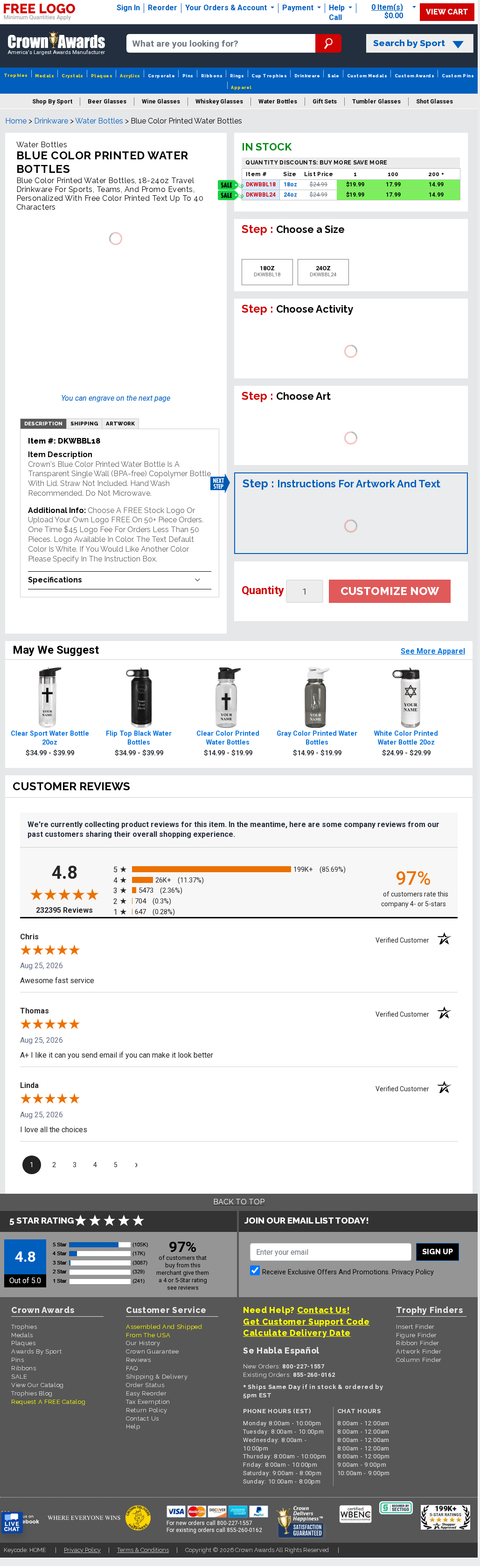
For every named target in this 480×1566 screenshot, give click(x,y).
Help (337, 7)
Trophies (16, 75)
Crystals (72, 75)
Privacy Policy (413, 1272)
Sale (333, 75)
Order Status (145, 1384)
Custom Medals (367, 75)
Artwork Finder (419, 1351)
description (43, 423)
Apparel (241, 87)
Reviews (138, 1359)
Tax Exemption (148, 1401)
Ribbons (212, 75)
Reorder (162, 7)
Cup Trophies (269, 75)
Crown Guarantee (152, 1351)
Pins (188, 75)
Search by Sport (409, 43)
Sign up (437, 1251)
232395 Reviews (72, 910)
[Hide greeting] (105, 1404)
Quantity (263, 590)
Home (16, 120)
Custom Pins (458, 75)
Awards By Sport (36, 1351)
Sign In (128, 7)
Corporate (161, 75)
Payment (298, 7)
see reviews (183, 1287)
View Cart (447, 11)
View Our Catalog (37, 1384)
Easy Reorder (146, 1393)
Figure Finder (416, 1335)
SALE (19, 1376)
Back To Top (238, 1201)
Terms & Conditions (143, 1549)
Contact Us (142, 1418)
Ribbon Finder (417, 1343)
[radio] (238, 870)
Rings (237, 75)
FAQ (132, 1368)
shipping (84, 423)
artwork (120, 423)
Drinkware (307, 75)
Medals (44, 75)
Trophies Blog (32, 1393)
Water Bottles (99, 120)
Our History (143, 1343)
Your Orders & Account (227, 7)
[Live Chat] (12, 1522)
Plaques (101, 75)
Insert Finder (415, 1326)
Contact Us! (323, 1310)
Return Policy (146, 1410)
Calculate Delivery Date (297, 1333)
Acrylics (130, 75)
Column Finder (419, 1359)
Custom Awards (414, 75)
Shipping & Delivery (157, 1376)
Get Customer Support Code (306, 1322)
